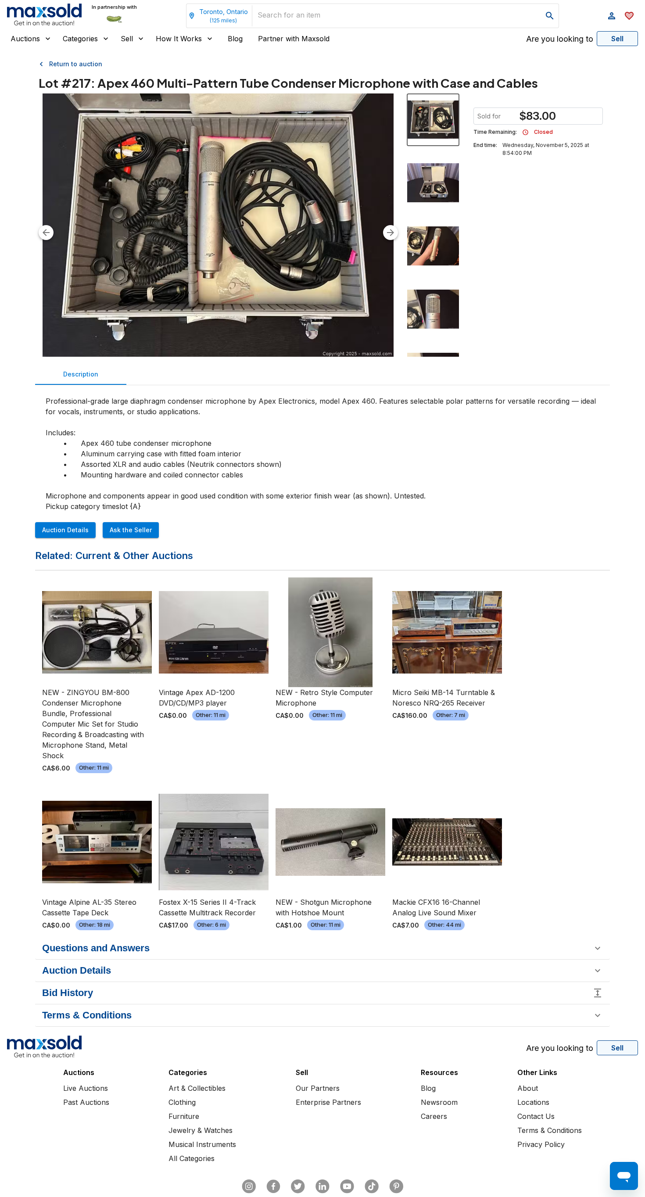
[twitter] (297, 1186)
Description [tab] (80, 374)
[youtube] (347, 1186)
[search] (550, 16)
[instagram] (248, 1186)
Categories (80, 38)
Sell (127, 38)
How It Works (179, 38)
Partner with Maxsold (294, 38)
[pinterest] (396, 1186)
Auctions (25, 38)
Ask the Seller (131, 530)
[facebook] (273, 1186)
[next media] (390, 232)
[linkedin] (322, 1186)
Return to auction (75, 64)
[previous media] (46, 232)
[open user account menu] (611, 16)
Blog (235, 38)
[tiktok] (371, 1186)
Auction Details (65, 530)
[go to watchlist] (629, 16)
